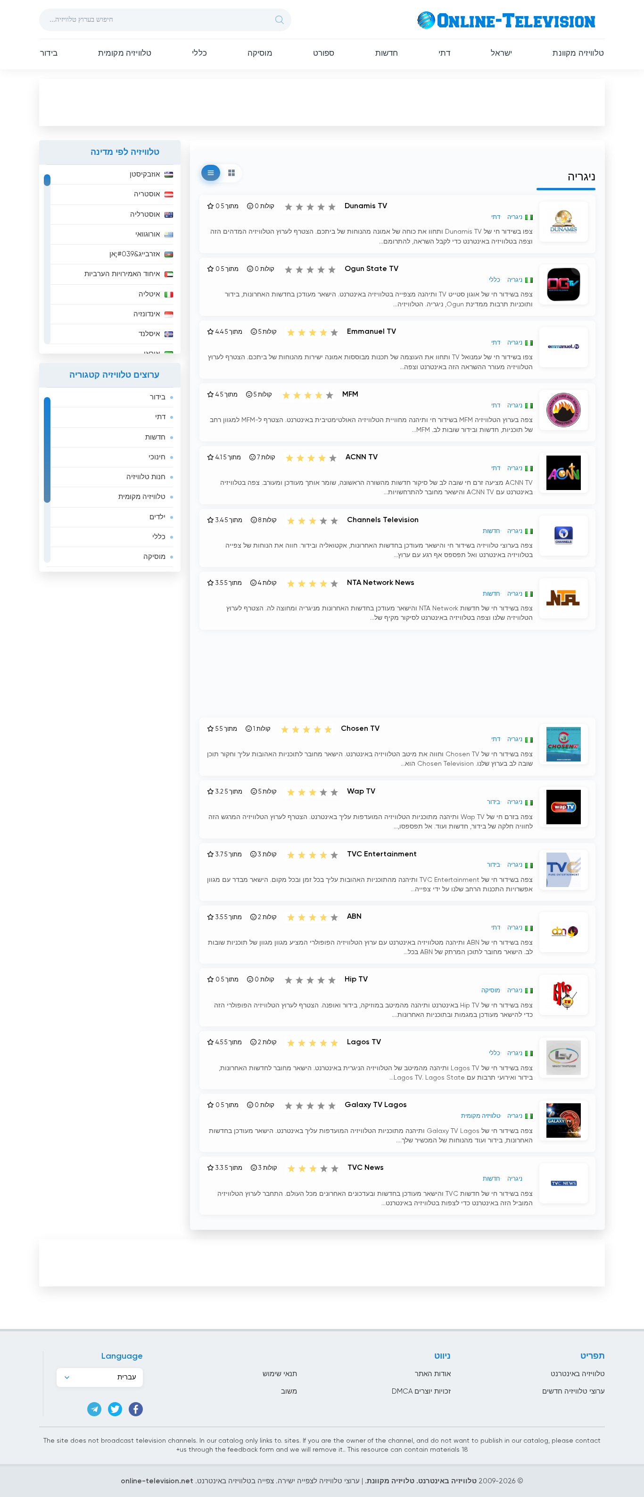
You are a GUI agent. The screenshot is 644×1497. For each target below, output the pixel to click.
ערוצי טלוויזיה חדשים (573, 1391)
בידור (49, 54)
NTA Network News (380, 583)
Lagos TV (364, 1042)
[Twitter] (115, 1409)
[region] (110, 259)
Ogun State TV (371, 269)
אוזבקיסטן (145, 174)
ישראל (501, 54)
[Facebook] (136, 1409)
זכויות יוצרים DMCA (421, 1391)
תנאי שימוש (280, 1374)
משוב (289, 1391)
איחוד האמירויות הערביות (122, 274)
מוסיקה (260, 54)
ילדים (157, 517)
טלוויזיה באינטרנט (578, 1374)
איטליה (149, 294)
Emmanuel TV (371, 332)
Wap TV (361, 791)
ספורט (324, 54)
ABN (354, 917)
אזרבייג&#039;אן (134, 254)
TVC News (365, 1168)
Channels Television (383, 520)
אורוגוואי (147, 234)
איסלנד (149, 334)
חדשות (386, 54)
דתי (444, 54)
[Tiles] (231, 173)
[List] (210, 173)
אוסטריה (147, 194)
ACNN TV (362, 457)
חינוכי (157, 457)
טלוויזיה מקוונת (578, 54)
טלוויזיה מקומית (125, 54)
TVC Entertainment (382, 854)
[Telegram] (94, 1409)
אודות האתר (433, 1374)
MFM (350, 394)
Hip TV (356, 979)
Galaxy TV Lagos (376, 1105)
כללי (199, 54)
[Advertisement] (322, 102)
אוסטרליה (145, 214)
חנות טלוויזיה (145, 477)
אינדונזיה (146, 314)
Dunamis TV (366, 206)
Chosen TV (360, 729)
